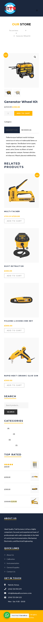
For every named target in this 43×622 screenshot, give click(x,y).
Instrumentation (13, 563)
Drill (5, 428)
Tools (6, 440)
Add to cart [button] (14, 221)
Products (31, 30)
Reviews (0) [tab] (26, 130)
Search (10, 412)
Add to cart (23, 113)
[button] (35, 57)
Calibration (11, 559)
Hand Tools (8, 434)
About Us (10, 555)
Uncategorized (23, 33)
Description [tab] (11, 130)
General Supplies (13, 567)
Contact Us (11, 572)
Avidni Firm (30, 618)
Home (22, 30)
